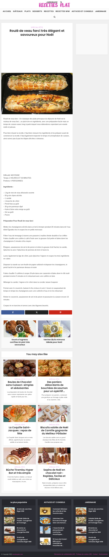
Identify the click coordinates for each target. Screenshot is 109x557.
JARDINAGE (100, 11)
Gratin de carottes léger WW (24, 510)
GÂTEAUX (18, 11)
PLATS (27, 11)
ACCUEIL (7, 11)
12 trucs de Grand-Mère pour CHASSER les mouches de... (60, 542)
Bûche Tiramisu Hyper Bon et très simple (19, 471)
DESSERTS (37, 11)
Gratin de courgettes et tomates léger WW (24, 539)
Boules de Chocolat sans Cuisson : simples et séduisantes (19, 385)
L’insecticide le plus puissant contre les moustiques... (58, 531)
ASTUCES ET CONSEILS (82, 11)
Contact (95, 554)
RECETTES (49, 11)
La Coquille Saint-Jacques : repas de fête (19, 430)
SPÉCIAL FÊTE (37, 27)
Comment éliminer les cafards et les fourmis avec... (60, 511)
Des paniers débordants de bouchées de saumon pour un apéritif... (54, 386)
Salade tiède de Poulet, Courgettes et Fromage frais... (95, 520)
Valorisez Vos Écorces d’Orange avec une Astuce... (60, 520)
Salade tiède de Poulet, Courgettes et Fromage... (24, 520)
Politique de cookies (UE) (84, 554)
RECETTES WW (63, 11)
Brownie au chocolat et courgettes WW (23, 530)
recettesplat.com (17, 554)
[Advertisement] (36, 55)
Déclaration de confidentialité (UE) (64, 554)
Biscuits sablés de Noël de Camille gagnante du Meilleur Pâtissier (54, 430)
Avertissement (103, 554)
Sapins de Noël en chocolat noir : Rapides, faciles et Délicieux (54, 474)
